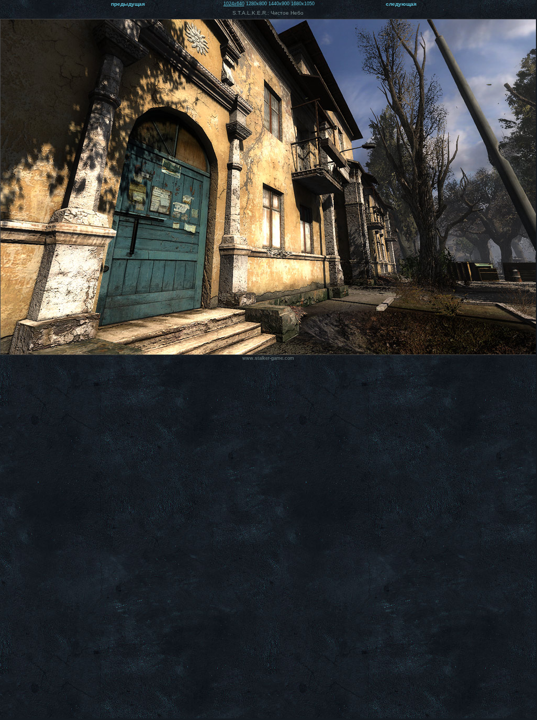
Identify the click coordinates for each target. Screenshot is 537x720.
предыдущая (128, 4)
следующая (401, 4)
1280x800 (256, 3)
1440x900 (278, 3)
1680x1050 (303, 3)
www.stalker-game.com (268, 358)
